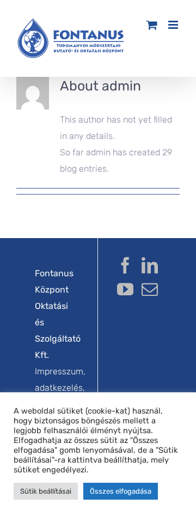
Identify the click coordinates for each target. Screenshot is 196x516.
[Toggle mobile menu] (174, 25)
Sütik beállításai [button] (45, 491)
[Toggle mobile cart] (151, 25)
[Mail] (150, 289)
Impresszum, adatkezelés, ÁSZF (60, 387)
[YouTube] (125, 289)
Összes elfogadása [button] (120, 491)
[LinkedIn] (150, 265)
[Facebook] (125, 265)
